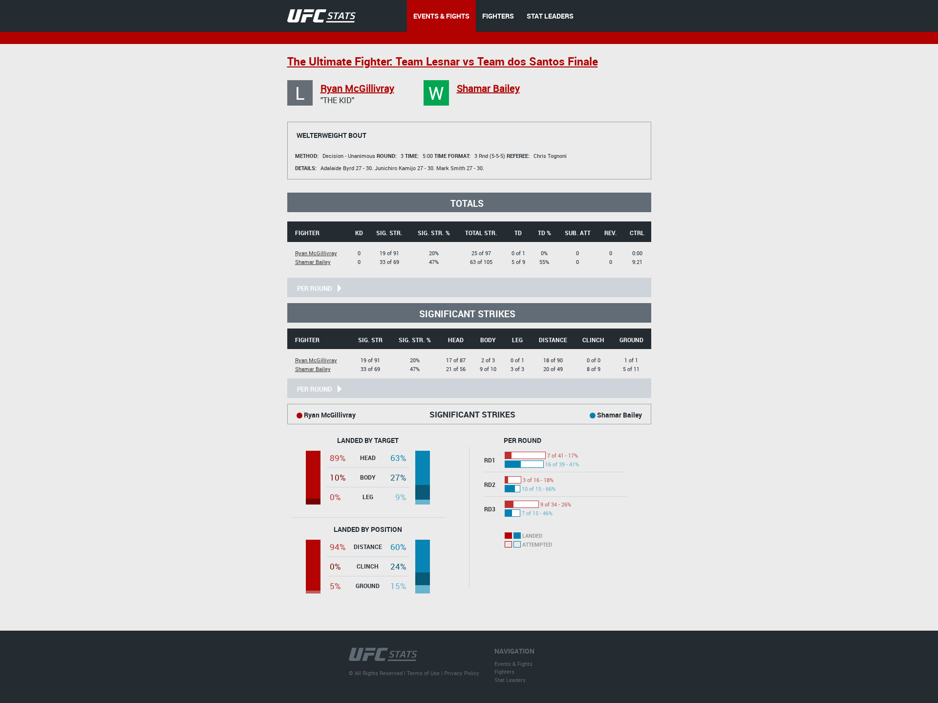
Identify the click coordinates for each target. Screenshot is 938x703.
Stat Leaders (510, 679)
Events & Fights (513, 663)
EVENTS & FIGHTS (441, 16)
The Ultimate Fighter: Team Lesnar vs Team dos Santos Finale (442, 61)
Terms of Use (423, 673)
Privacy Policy (461, 673)
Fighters (504, 671)
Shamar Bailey (488, 88)
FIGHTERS (498, 16)
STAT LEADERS (550, 16)
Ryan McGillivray (357, 88)
